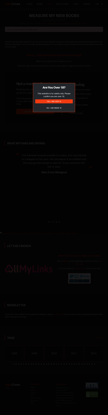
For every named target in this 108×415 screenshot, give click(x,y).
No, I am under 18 (54, 108)
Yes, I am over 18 (54, 101)
